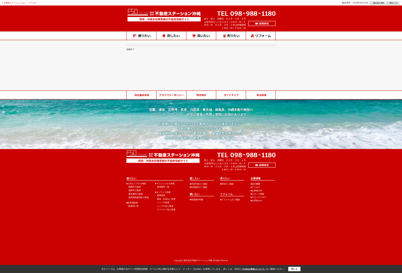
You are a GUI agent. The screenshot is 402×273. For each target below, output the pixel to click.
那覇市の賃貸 (134, 187)
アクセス (33, 3)
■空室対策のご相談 (198, 184)
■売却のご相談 (227, 184)
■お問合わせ (256, 200)
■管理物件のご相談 (198, 187)
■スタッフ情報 (257, 194)
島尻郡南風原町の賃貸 (138, 197)
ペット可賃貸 (163, 202)
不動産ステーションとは (14, 3)
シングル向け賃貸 (165, 206)
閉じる (294, 269)
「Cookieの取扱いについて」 (253, 269)
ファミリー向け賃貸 (166, 209)
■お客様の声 (256, 190)
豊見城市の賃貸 (135, 194)
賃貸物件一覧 (163, 187)
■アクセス (255, 187)
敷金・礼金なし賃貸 (166, 199)
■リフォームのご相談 (230, 199)
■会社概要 (255, 184)
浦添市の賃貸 (134, 190)
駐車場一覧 (133, 206)
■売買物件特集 (196, 199)
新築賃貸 (161, 195)
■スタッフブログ (258, 197)
